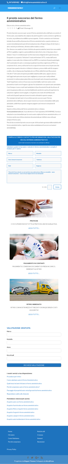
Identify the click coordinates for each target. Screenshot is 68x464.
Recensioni (40, 442)
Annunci (40, 438)
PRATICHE (34, 221)
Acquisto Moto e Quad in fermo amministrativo (22, 409)
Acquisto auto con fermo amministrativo (20, 402)
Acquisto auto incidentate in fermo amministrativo (23, 419)
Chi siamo (11, 435)
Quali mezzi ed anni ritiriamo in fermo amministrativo (24, 383)
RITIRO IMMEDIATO (34, 304)
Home (10, 431)
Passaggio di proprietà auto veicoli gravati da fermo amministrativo (29, 390)
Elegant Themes (30, 461)
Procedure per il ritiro (14, 377)
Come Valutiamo (13, 438)
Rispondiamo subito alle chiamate (18, 394)
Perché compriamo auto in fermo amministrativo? (23, 387)
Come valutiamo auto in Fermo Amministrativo (22, 380)
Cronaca (40, 435)
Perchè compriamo (14, 442)
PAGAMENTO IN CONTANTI (34, 263)
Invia (57, 187)
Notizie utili (41, 431)
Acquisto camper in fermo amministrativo (20, 416)
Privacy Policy (11, 449)
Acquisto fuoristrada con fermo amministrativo (22, 405)
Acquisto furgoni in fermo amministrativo (20, 412)
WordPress (50, 461)
